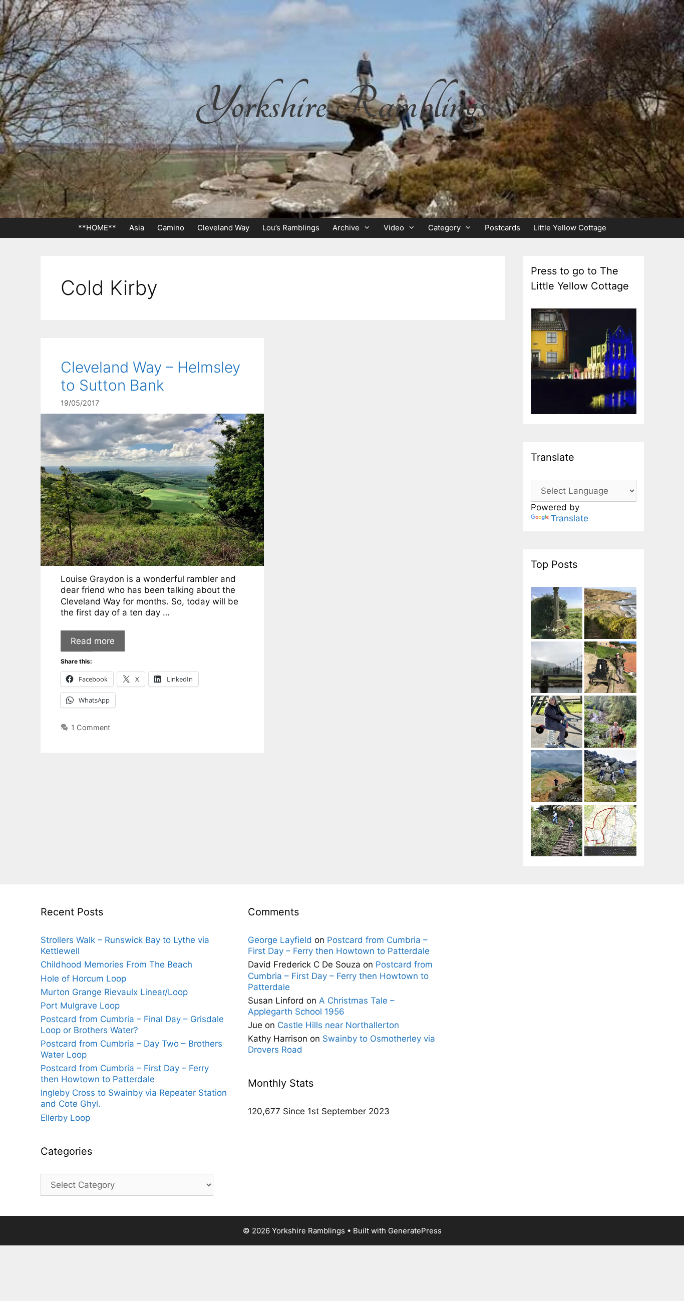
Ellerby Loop (65, 1118)
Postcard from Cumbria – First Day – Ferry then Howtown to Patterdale (340, 975)
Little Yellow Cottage (569, 227)
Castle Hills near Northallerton (338, 1025)
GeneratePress (415, 1230)
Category (444, 227)
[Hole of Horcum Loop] (610, 832)
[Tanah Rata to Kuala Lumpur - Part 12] (610, 723)
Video (394, 227)
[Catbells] (557, 777)
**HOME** (97, 227)
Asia (136, 227)
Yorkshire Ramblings (342, 105)
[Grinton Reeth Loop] (557, 668)
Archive (346, 227)
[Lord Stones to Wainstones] (610, 777)
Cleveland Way (223, 227)
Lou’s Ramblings (290, 227)
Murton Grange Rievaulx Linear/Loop (114, 992)
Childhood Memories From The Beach (116, 964)
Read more (93, 641)
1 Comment (90, 727)
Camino (170, 227)
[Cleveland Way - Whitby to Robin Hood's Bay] (557, 832)
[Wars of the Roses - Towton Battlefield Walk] (557, 614)
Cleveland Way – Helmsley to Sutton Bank (150, 376)
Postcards (502, 227)
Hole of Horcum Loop (83, 978)
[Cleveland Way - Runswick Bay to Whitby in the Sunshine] (610, 668)
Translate (569, 518)
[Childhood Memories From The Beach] (557, 723)
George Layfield (280, 940)
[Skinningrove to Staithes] (610, 614)
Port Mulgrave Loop (80, 1006)
